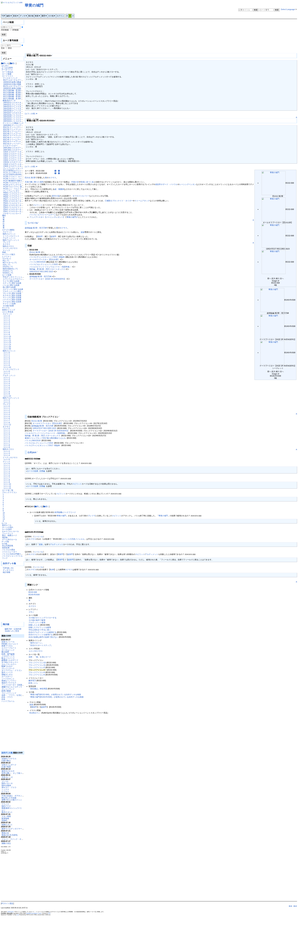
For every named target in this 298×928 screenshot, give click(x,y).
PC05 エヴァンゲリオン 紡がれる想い (19, 185)
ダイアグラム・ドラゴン (12, 670)
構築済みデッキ (9, 101)
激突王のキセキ (8, 771)
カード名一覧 (7, 490)
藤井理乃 (32, 681)
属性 (4, 215)
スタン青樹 (6, 816)
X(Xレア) (6, 265)
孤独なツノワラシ (9, 681)
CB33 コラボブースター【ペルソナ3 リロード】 (23, 154)
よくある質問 (7, 68)
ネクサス (6, 244)
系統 (4, 252)
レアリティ (6, 257)
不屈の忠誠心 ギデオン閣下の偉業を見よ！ (20, 796)
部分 (10, 48)
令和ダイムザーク (9, 765)
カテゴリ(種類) (8, 230)
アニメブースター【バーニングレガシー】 (47, 217)
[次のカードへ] (59, 171)
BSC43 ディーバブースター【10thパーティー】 (23, 144)
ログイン (60, 16)
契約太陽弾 (6, 785)
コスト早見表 (7, 312)
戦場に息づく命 (87, 182)
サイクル (6, 308)
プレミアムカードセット (13, 168)
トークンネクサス (10, 248)
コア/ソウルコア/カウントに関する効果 (19, 279)
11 (4, 515)
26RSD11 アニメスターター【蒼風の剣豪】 (21, 105)
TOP (3, 16)
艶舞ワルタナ (7, 666)
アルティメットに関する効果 (15, 291)
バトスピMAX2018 (37, 262)
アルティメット (9, 238)
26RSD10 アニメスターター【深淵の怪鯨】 (21, 107)
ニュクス (5, 790)
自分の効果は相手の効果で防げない (43, 637)
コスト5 (6, 326)
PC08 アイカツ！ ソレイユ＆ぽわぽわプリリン (22, 179)
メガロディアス (8, 656)
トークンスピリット (11, 236)
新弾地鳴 (5, 818)
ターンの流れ (7, 527)
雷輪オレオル (7, 675)
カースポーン (7, 677)
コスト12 (7, 341)
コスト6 (6, 328)
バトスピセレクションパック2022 (43, 264)
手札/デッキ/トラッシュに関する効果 (18, 277)
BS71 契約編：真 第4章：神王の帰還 (18, 99)
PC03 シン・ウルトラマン (14, 189)
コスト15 (7, 488)
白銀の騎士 (6, 761)
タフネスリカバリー (81, 196)
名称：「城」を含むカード (40, 657)
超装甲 (53, 236)
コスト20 (7, 347)
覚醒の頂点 (6, 843)
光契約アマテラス (9, 759)
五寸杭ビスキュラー (10, 662)
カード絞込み (7, 72)
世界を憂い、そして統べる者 (14, 773)
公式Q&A (31, 452)
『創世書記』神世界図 (38, 689)
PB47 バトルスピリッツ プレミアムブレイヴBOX (23, 199)
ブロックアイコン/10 (37, 663)
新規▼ (16, 16)
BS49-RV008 (34, 595)
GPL (49, 913)
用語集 (5, 537)
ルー (3, 810)
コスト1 (6, 318)
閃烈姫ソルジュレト (10, 644)
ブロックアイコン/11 (37, 665)
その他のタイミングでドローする (42, 618)
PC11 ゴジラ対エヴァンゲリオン (17, 172)
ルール (4, 523)
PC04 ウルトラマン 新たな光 (15, 187)
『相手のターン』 (36, 643)
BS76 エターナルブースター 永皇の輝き (20, 86)
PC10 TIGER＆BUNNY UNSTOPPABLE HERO (23, 174)
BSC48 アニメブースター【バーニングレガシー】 (24, 133)
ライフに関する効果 (11, 281)
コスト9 (6, 334)
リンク (5, 558)
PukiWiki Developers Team (33, 913)
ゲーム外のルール (9, 539)
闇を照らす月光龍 (9, 798)
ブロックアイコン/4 (37, 672)
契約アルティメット (11, 240)
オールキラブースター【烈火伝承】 (44, 259)
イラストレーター (9, 552)
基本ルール (6, 525)
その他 (4, 544)
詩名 (3, 699)
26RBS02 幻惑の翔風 (12, 84)
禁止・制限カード (9, 535)
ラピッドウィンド (9, 693)
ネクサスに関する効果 (12, 295)
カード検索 (6, 74)
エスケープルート (9, 648)
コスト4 (6, 324)
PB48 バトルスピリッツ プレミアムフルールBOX (23, 197)
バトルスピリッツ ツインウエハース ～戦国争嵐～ (50, 267)
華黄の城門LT (72, 217)
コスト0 (6, 316)
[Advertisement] (12, 598)
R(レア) (6, 261)
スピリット (7, 232)
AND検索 (5, 30)
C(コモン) (7, 259)
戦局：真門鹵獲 (8, 654)
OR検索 (15, 30)
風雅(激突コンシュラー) (11, 808)
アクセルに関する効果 (12, 302)
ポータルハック (8, 650)
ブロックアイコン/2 (37, 667)
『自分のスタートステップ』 (41, 645)
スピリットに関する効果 (13, 289)
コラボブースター (10, 146)
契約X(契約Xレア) (10, 269)
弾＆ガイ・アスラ (9, 787)
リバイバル (32, 223)
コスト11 (7, 338)
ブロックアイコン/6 (37, 675)
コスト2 (6, 320)
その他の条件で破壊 (37, 620)
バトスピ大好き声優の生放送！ (15, 554)
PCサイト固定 (7, 903)
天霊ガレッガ (7, 777)
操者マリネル (7, 646)
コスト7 (6, 330)
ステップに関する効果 (12, 283)
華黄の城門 (34, 5)
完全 (3, 48)
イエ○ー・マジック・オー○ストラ (16, 839)
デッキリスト (8, 570)
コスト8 (6, 332)
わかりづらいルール (10, 531)
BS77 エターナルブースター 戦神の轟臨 (20, 80)
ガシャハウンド (8, 689)
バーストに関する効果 (12, 300)
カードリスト (7, 76)
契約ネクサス (8, 246)
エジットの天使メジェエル (73, 539)
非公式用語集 (7, 546)
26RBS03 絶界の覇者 (12, 82)
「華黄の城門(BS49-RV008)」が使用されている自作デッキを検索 (56, 697)
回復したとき (34, 625)
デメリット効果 (9, 304)
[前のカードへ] (55, 171)
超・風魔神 (59, 189)
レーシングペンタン (187, 184)
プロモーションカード (12, 213)
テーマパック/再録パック (13, 123)
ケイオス (5, 792)
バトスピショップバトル (12, 556)
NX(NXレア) (8, 273)
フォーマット (7, 533)
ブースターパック (10, 78)
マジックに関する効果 (12, 297)
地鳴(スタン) (7, 825)
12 (4, 517)
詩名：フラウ (7, 697)
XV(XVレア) (8, 271)
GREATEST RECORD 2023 (41, 272)
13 (4, 519)
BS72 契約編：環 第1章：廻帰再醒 (17, 96)
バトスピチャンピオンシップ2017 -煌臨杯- (47, 257)
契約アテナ (6, 806)
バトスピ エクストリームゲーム (42, 215)
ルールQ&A (7, 529)
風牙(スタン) (7, 812)
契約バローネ (7, 783)
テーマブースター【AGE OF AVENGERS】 (47, 279)
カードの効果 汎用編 (36, 471)
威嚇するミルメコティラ (12, 687)
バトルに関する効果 (11, 285)
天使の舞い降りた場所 (34, 182)
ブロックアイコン (9, 492)
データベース (7, 70)
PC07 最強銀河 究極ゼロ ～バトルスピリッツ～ (23, 181)
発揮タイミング (8, 310)
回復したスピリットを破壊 (40, 627)
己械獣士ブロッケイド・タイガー (119, 201)
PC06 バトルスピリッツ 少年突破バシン (20, 183)
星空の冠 (55, 196)
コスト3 (6, 322)
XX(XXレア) (8, 267)
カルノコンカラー (9, 664)
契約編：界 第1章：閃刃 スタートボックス (47, 269)
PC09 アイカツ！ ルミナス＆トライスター (21, 176)
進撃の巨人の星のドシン (12, 800)
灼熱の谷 (75, 182)
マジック (6, 250)
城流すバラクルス (9, 683)
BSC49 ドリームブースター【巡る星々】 (20, 131)
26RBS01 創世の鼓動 (12, 88)
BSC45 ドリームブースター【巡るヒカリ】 (21, 140)
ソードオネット (8, 679)
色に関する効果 (9, 287)
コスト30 (7, 349)
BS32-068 (33, 592)
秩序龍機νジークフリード (65, 512)
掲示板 (31, 16)
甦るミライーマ (8, 658)
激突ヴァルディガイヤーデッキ (15, 829)
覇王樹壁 (5, 652)
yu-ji (18, 914)
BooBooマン (34, 713)
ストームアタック (142, 201)
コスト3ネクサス (36, 651)
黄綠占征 (5, 833)
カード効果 (6, 275)
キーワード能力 (8, 254)
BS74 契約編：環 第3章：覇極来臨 (17, 92)
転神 (52, 570)
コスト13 (7, 343)
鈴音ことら (33, 683)
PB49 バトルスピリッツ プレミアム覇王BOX (22, 195)
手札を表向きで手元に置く (40, 630)
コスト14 (7, 345)
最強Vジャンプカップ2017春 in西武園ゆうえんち (45, 438)
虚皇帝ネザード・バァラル (166, 184)
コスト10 (7, 337)
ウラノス (5, 804)
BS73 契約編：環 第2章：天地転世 (17, 94)
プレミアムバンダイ (11, 191)
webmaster (10, 911)
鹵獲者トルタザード (10, 660)
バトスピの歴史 (8, 550)
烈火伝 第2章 (30, 178)
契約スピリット (9, 234)
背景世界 (6, 548)
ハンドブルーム (8, 701)
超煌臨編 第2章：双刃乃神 (36, 228)
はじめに (5, 66)
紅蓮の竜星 (6, 767)
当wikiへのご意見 (12, 631)
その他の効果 (8, 306)
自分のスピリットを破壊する (41, 635)
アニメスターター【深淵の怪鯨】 (15, 685)
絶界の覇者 (6, 691)
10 (4, 513)
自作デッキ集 (9, 563)
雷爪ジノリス (7, 672)
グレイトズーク (8, 668)
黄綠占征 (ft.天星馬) (10, 835)
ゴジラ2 (5, 781)
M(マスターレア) (10, 263)
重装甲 (40, 236)
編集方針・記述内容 (13, 629)
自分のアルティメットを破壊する (42, 632)
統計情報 (6, 572)
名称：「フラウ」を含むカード (15, 695)
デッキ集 (5, 542)
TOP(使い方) (8, 568)
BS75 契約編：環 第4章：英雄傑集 (17, 90)
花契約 (4, 820)
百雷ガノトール (8, 642)
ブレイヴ (6, 242)
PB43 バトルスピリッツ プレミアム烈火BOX (22, 207)
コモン (31, 612)
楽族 (82, 232)
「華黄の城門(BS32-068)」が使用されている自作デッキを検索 (55, 695)
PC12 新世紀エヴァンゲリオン (16, 170)
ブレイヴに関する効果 (12, 293)
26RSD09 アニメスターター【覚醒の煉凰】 (21, 109)
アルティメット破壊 (37, 622)
